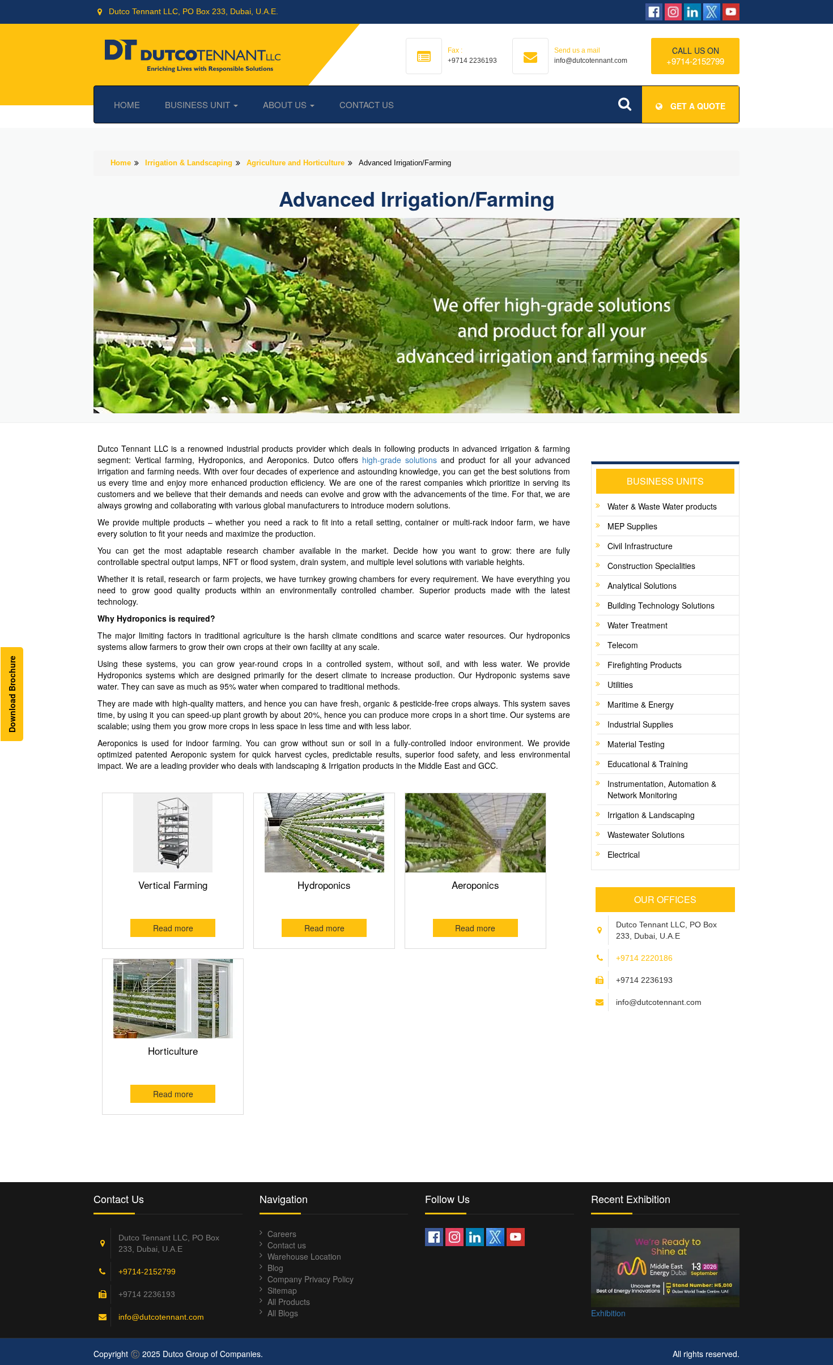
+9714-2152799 (695, 61)
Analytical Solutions (642, 585)
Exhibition (608, 1313)
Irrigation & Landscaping (188, 163)
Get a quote (696, 106)
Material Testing (636, 744)
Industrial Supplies (640, 724)
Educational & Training (647, 763)
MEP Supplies (632, 526)
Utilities (620, 684)
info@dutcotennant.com (161, 1316)
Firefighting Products (644, 664)
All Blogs (282, 1313)
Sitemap (282, 1290)
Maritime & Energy (640, 704)
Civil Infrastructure (640, 545)
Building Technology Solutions (661, 605)
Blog (275, 1267)
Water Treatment (637, 625)
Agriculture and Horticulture (295, 163)
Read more (173, 928)
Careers (281, 1233)
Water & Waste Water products (662, 506)
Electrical (623, 854)
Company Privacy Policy (310, 1279)
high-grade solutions (399, 459)
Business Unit (198, 104)
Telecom (622, 645)
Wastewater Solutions (646, 834)
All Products (288, 1301)
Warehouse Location (304, 1256)
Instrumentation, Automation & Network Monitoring (661, 789)
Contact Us (366, 104)
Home (127, 104)
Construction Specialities (651, 565)
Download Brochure (12, 694)
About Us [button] (286, 104)
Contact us (286, 1245)
